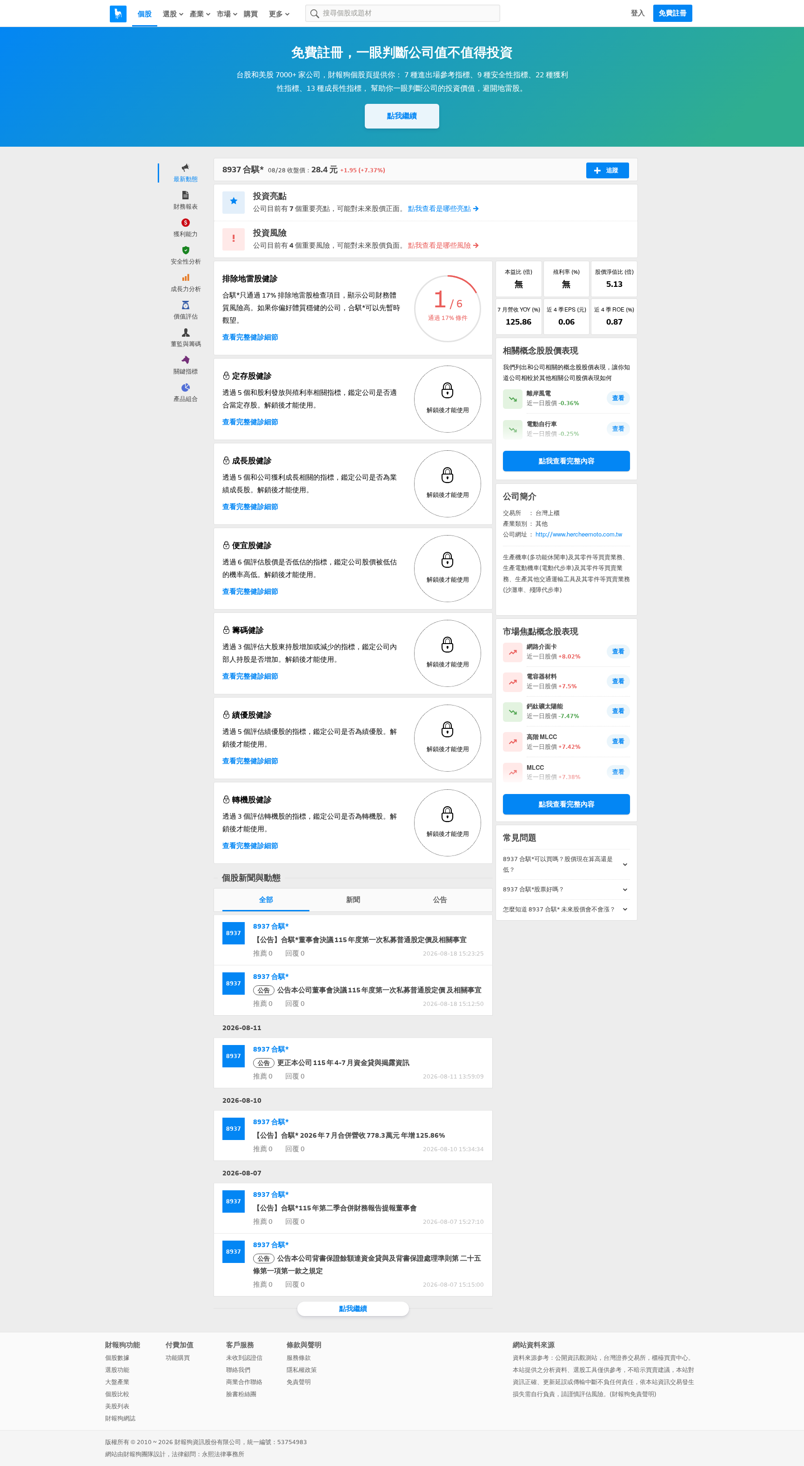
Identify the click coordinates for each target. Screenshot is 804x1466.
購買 (251, 14)
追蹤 (612, 170)
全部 (266, 900)
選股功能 (117, 1369)
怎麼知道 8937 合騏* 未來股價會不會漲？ (559, 909)
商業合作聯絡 (244, 1381)
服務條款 (299, 1357)
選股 (170, 14)
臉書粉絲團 (241, 1394)
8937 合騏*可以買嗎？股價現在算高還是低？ (558, 864)
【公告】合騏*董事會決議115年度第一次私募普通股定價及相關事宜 (360, 940)
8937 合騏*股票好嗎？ (533, 889)
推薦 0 (263, 953)
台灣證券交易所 (624, 1357)
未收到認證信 (244, 1357)
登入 (638, 13)
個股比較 (117, 1394)
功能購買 (178, 1357)
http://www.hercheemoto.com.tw (579, 534)
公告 (440, 900)
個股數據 (117, 1357)
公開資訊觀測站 (576, 1357)
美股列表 (117, 1406)
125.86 (518, 322)
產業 (197, 14)
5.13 (614, 284)
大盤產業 (117, 1381)
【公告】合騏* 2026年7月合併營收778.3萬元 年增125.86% (349, 1135)
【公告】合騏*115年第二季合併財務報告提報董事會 (335, 1208)
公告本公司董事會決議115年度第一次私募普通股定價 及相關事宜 (370, 990)
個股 (145, 14)
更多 (276, 14)
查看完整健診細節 (250, 337)
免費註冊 (673, 13)
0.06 (566, 322)
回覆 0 (295, 953)
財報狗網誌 (120, 1418)
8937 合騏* (271, 926)
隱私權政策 (302, 1369)
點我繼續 (402, 115)
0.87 (614, 322)
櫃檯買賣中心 (670, 1357)
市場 (224, 14)
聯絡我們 (238, 1369)
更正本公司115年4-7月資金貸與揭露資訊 (333, 1063)
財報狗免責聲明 (633, 1394)
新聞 (353, 900)
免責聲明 (299, 1381)
